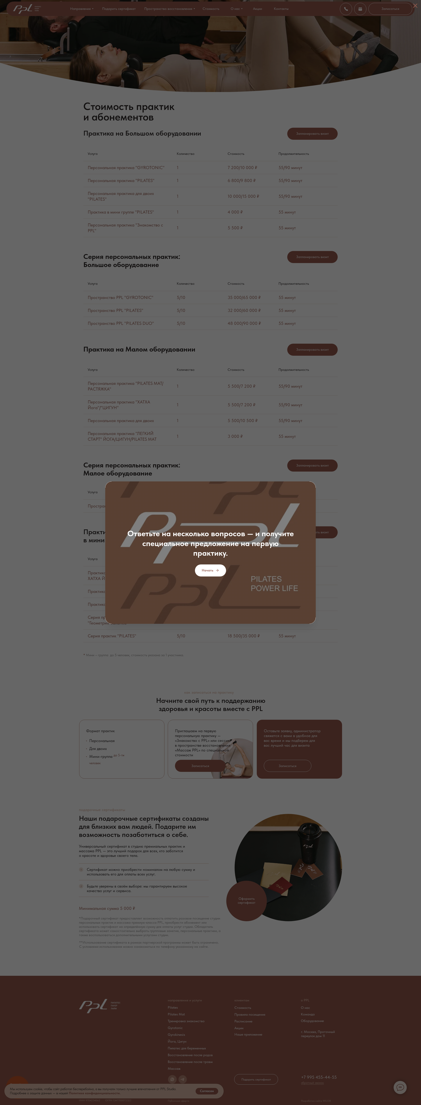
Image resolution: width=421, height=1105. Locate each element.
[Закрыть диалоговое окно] (415, 5)
